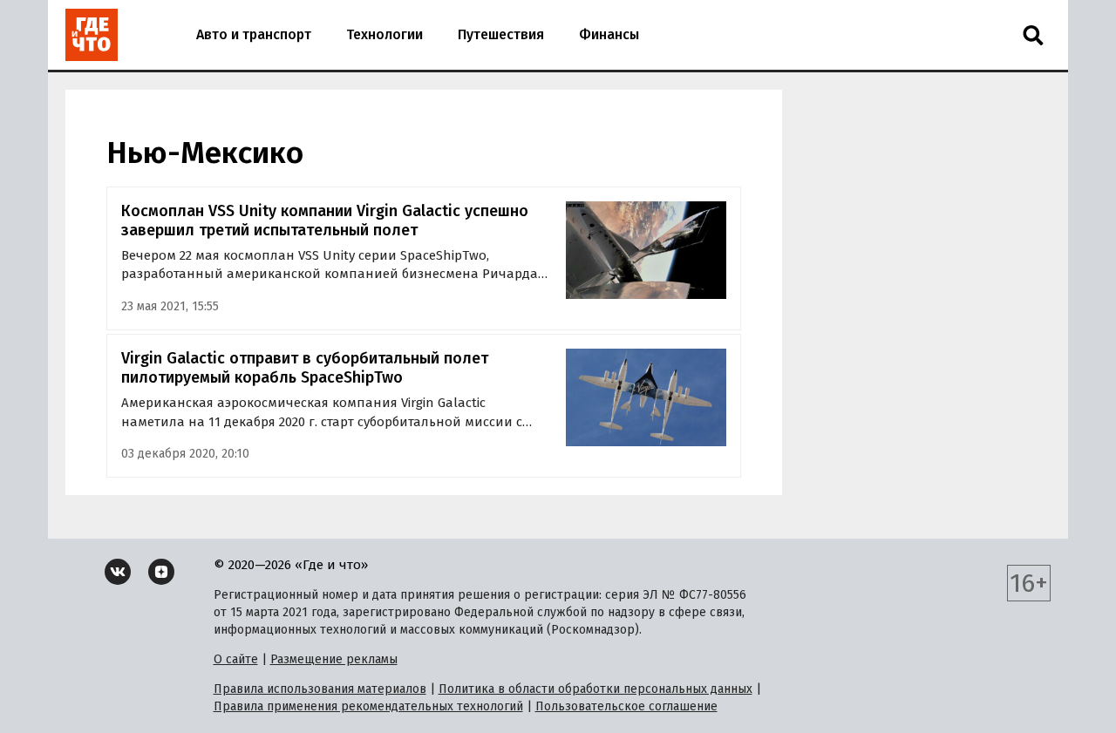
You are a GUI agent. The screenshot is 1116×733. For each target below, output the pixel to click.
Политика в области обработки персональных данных (595, 689)
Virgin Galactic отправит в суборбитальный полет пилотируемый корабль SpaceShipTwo (304, 368)
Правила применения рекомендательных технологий (368, 706)
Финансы (609, 34)
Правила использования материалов (320, 689)
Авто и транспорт (253, 34)
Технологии (384, 34)
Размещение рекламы (334, 659)
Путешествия (501, 34)
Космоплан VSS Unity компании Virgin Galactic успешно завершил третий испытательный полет (324, 221)
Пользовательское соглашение (626, 706)
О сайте (236, 659)
